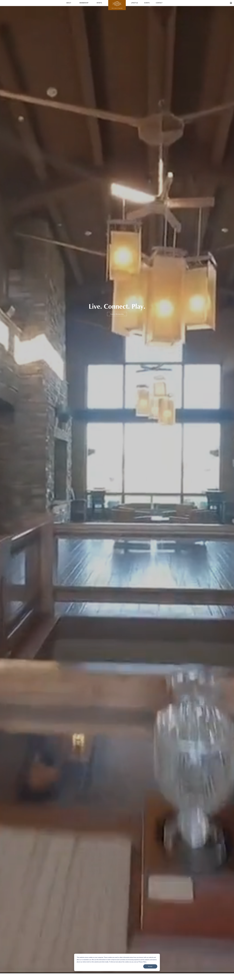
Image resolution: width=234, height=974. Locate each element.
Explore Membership (117, 314)
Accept (150, 966)
